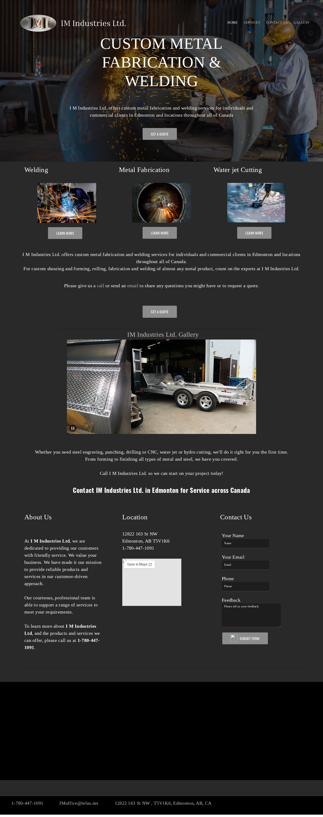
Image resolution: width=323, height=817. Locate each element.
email (133, 285)
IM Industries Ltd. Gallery (163, 334)
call (100, 285)
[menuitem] (232, 22)
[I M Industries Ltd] (73, 23)
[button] (148, 387)
